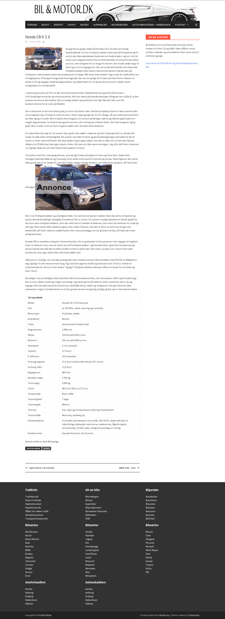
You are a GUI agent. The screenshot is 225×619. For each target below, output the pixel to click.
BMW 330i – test (127, 467)
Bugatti (29, 557)
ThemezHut (194, 615)
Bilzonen (150, 503)
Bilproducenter (93, 507)
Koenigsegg (91, 546)
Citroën (29, 564)
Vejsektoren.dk (33, 507)
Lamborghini (92, 550)
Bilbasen (150, 507)
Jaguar (89, 539)
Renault (150, 546)
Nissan (149, 531)
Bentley (29, 546)
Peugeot (150, 539)
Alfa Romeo (31, 531)
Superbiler (100, 24)
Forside (32, 24)
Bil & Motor (46, 615)
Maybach (90, 564)
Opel (148, 535)
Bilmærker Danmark (96, 511)
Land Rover (91, 553)
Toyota (149, 564)
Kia (87, 542)
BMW (28, 550)
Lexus (88, 557)
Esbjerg (29, 596)
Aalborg (29, 592)
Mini (87, 572)
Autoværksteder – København (151, 24)
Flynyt (72, 24)
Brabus (29, 553)
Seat (148, 553)
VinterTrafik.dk (33, 500)
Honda (46, 448)
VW (147, 572)
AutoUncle (151, 500)
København (31, 599)
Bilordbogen (119, 24)
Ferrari (28, 572)
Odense (29, 603)
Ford (27, 575)
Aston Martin (32, 539)
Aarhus (28, 588)
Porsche (150, 542)
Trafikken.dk (31, 496)
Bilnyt (45, 24)
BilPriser (150, 518)
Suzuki (149, 561)
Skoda (149, 557)
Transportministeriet (36, 518)
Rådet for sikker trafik (36, 511)
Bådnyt (58, 24)
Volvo (149, 568)
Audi (27, 542)
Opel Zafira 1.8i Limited (41, 467)
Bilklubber (90, 514)
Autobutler (151, 496)
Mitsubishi (90, 575)
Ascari (28, 535)
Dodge (28, 568)
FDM (87, 518)
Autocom (150, 511)
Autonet (150, 514)
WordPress (164, 615)
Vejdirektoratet (33, 503)
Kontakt (180, 24)
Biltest (84, 24)
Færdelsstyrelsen (34, 514)
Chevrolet (30, 561)
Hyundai (89, 535)
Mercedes (90, 568)
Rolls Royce (152, 550)
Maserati (90, 561)
